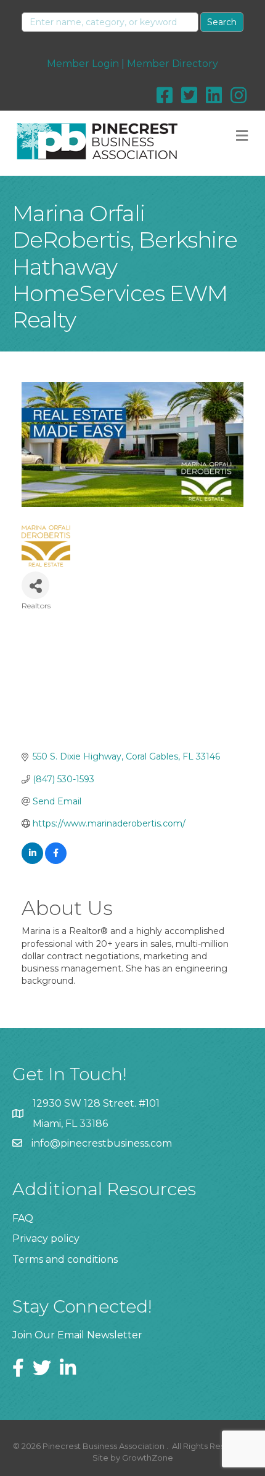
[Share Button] (35, 585)
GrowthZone (147, 1457)
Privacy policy (46, 1238)
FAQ (22, 1218)
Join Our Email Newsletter (77, 1335)
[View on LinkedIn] (32, 860)
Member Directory (172, 63)
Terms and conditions (65, 1259)
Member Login (83, 63)
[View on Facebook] (56, 860)
